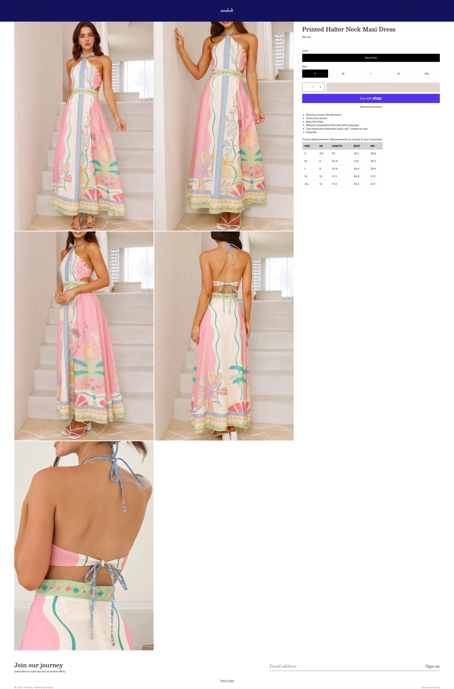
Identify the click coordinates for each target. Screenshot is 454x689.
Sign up (432, 666)
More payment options (371, 106)
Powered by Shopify (43, 687)
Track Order (227, 680)
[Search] (421, 11)
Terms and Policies (430, 687)
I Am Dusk (27, 687)
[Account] (428, 11)
